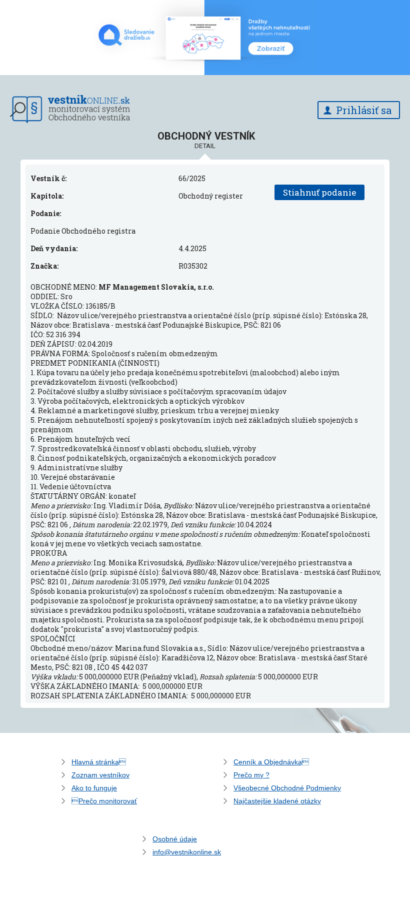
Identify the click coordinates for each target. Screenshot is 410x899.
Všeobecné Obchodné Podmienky (287, 788)
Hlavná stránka (99, 762)
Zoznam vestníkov (101, 775)
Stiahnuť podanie (319, 192)
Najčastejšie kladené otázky (277, 801)
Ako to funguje (94, 788)
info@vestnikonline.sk (186, 852)
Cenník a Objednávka (271, 762)
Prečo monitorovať (104, 801)
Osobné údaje (174, 839)
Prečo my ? (252, 775)
